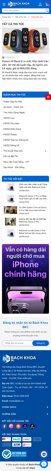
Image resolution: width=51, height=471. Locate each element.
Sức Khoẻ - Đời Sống (13, 167)
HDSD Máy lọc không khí (16, 140)
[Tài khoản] (41, 4)
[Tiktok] (32, 426)
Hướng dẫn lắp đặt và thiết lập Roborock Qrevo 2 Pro (32, 220)
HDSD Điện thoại (12, 129)
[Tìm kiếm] (47, 10)
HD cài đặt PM (10, 156)
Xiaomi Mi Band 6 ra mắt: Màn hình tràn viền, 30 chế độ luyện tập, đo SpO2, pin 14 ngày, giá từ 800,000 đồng (25, 65)
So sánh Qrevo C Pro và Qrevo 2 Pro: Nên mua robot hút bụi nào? (32, 210)
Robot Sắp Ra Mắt (12, 101)
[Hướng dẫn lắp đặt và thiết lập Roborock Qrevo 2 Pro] (10, 222)
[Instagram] (11, 426)
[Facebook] (4, 426)
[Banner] (25, 279)
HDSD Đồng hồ (11, 145)
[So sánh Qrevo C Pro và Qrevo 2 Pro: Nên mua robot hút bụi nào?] (10, 210)
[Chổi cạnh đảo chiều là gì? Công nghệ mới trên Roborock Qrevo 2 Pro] (10, 187)
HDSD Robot (10, 134)
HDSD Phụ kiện (11, 123)
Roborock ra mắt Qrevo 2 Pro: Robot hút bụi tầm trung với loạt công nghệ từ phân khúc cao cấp (33, 234)
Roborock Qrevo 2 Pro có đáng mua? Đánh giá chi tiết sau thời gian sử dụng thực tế (32, 199)
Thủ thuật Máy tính (13, 150)
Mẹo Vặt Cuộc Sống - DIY (16, 161)
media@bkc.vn (16, 400)
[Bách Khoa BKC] (19, 4)
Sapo (32, 467)
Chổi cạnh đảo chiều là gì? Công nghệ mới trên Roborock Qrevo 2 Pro (33, 187)
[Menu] (4, 4)
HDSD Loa (8, 118)
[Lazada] (25, 426)
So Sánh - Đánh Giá (13, 107)
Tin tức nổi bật (13, 179)
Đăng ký (41, 343)
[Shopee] (18, 426)
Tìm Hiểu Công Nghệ (14, 112)
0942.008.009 (21, 396)
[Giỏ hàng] (47, 4)
